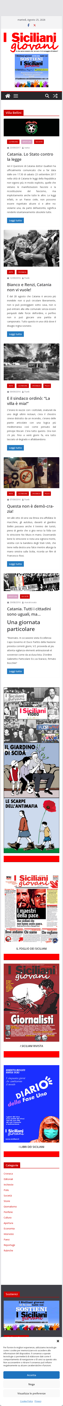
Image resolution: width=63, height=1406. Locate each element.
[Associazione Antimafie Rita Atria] (39, 12)
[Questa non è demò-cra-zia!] (31, 482)
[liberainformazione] (7, 12)
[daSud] (52, 3)
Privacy (38, 1401)
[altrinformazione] (14, 22)
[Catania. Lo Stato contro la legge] (31, 137)
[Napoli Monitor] (19, 12)
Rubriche (8, 1260)
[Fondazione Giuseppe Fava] (34, 17)
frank (27, 287)
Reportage (9, 1254)
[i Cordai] (30, 7)
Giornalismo (10, 1216)
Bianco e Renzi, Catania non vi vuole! (29, 296)
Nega (31, 1384)
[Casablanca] (43, 3)
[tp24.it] (22, 17)
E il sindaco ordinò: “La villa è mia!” (28, 410)
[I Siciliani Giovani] (8, 106)
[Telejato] (14, 17)
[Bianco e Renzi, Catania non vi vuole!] (31, 257)
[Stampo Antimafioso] (5, 17)
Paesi (7, 1249)
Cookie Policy (26, 1401)
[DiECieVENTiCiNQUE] (13, 7)
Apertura (27, 151)
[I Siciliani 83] (54, 17)
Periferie (8, 1221)
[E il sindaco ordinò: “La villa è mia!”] (31, 371)
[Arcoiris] (21, 3)
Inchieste (8, 1194)
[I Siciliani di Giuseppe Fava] (41, 17)
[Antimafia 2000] (7, 3)
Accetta (31, 1375)
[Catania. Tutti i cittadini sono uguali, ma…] (31, 591)
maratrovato (31, 611)
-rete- (10, 282)
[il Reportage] (44, 7)
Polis (47, 395)
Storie (7, 1210)
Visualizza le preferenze (31, 1393)
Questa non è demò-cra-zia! (30, 518)
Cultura (7, 1227)
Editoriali (8, 1188)
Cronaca (22, 282)
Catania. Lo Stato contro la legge (30, 166)
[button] (58, 1341)
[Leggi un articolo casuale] (55, 106)
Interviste (9, 1243)
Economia (9, 1238)
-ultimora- (13, 151)
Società (39, 151)
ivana (27, 157)
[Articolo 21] (33, 3)
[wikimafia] (28, 17)
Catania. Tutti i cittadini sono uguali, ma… (29, 621)
